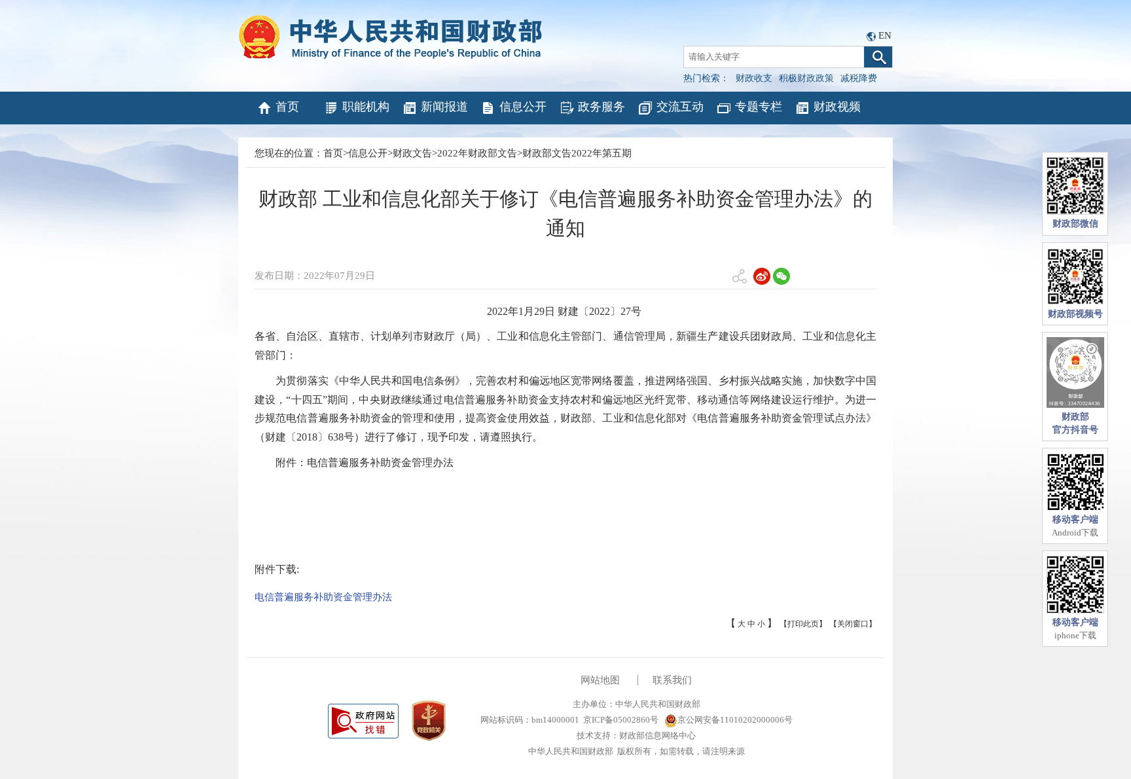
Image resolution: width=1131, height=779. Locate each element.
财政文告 (412, 153)
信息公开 (523, 106)
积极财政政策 (806, 78)
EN (884, 35)
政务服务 (601, 106)
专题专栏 (758, 106)
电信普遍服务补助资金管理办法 (323, 597)
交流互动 (680, 106)
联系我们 (672, 680)
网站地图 (600, 680)
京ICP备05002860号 (620, 720)
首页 (287, 106)
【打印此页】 (803, 623)
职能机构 (365, 106)
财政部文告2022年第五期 (577, 153)
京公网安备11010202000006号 (735, 720)
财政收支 (754, 78)
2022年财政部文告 (477, 153)
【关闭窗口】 (852, 623)
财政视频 (837, 106)
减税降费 (858, 78)
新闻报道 (444, 106)
